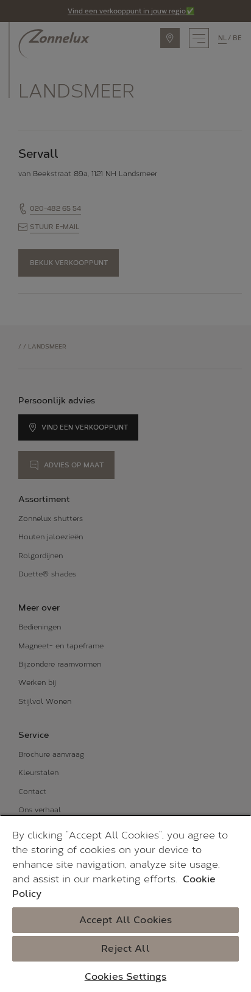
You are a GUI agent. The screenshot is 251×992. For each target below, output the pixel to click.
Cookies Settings (126, 976)
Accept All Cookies (125, 920)
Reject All (125, 948)
